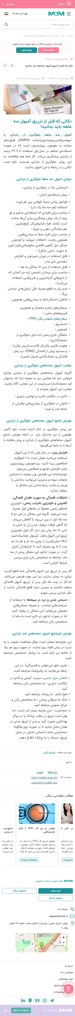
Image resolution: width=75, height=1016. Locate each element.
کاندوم (40, 772)
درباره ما (69, 966)
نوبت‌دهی (10, 4)
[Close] (69, 4)
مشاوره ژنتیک (56, 898)
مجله (63, 36)
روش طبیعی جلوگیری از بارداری (44, 777)
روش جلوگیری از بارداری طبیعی (44, 782)
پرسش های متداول (63, 985)
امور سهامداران (66, 979)
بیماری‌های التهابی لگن (52, 319)
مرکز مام (70, 36)
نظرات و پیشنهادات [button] (63, 992)
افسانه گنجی (49, 752)
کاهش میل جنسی (55, 678)
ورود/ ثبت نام (21, 13)
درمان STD (52, 772)
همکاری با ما (67, 972)
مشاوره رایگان (48, 50)
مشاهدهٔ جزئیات (24, 860)
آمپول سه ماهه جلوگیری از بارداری (41, 135)
